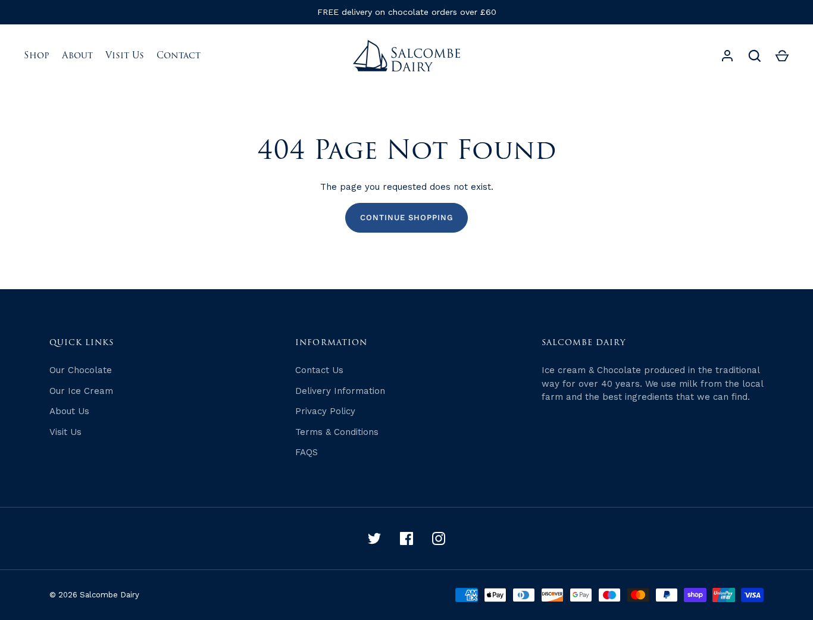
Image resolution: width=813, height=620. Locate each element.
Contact (179, 55)
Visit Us (124, 55)
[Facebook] (406, 538)
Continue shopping (407, 217)
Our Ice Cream (81, 391)
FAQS (306, 452)
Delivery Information (340, 391)
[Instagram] (439, 538)
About (77, 55)
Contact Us (319, 370)
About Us (69, 411)
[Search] (755, 56)
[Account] (727, 56)
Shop (36, 55)
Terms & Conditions (337, 432)
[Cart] (782, 56)
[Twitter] (374, 538)
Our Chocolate (80, 370)
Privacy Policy (325, 411)
